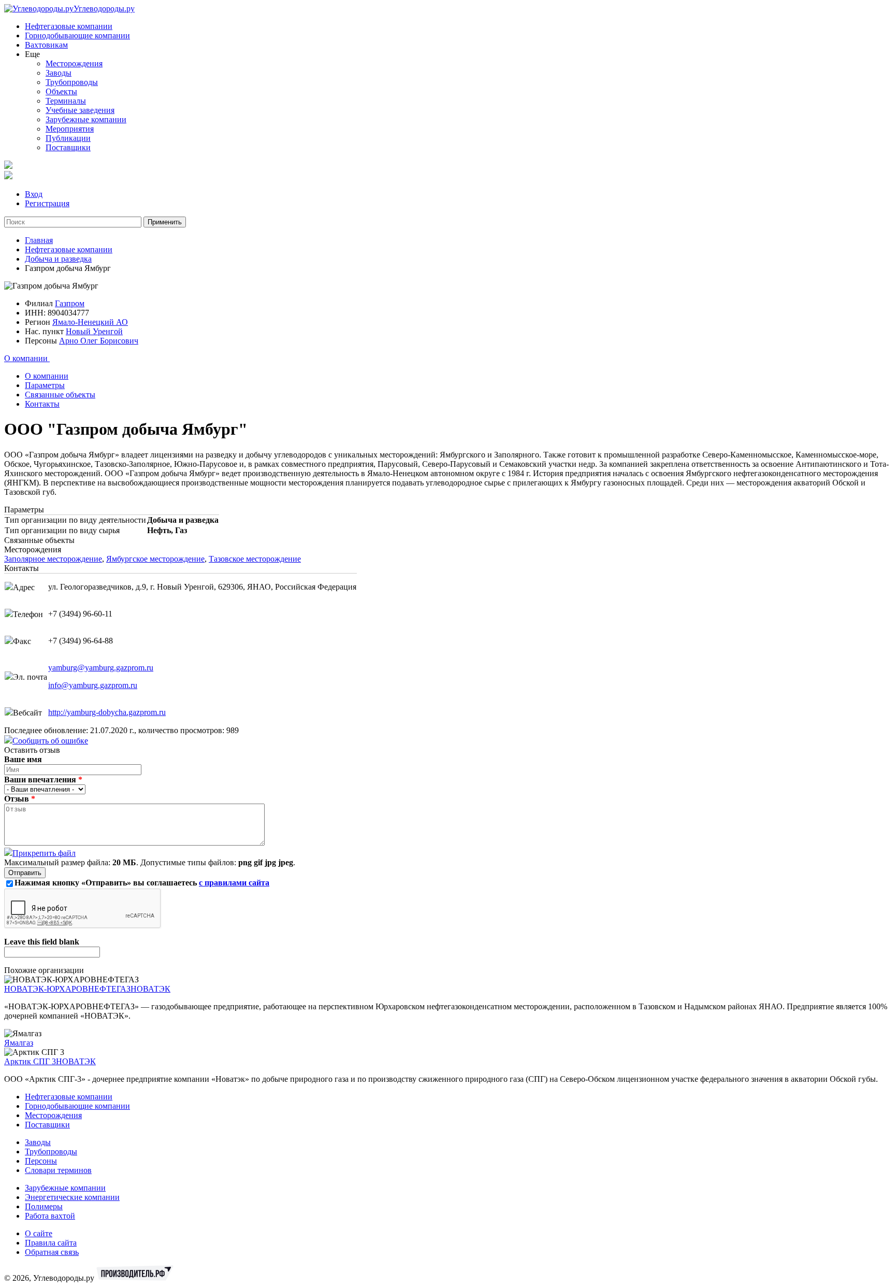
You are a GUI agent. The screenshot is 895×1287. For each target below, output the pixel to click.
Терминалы (66, 100)
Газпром (69, 303)
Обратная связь (52, 1252)
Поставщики (68, 147)
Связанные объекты (60, 394)
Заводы (58, 72)
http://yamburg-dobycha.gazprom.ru (107, 712)
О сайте (38, 1233)
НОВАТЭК (150, 988)
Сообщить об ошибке (50, 740)
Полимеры (44, 1206)
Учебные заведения (80, 110)
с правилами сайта (234, 882)
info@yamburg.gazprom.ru (92, 685)
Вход (33, 194)
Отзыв (19, 798)
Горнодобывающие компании (77, 35)
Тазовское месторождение (255, 558)
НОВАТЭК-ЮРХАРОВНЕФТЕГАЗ (67, 988)
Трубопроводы (72, 82)
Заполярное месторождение (53, 558)
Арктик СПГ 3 (30, 1061)
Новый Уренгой (94, 331)
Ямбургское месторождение (155, 558)
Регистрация (47, 203)
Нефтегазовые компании (68, 26)
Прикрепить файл (44, 853)
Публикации (68, 138)
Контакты (42, 403)
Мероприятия (70, 128)
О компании (27, 358)
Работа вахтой (50, 1215)
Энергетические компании (72, 1197)
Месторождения (74, 63)
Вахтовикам (46, 44)
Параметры (45, 385)
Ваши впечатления (43, 779)
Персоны (41, 1160)
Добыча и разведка (58, 258)
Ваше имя (23, 759)
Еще (32, 54)
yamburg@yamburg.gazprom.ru (100, 667)
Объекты (61, 91)
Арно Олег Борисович (98, 340)
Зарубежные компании (86, 119)
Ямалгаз (18, 1042)
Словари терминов (58, 1170)
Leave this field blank (41, 941)
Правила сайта (51, 1242)
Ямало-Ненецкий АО (90, 322)
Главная (39, 240)
